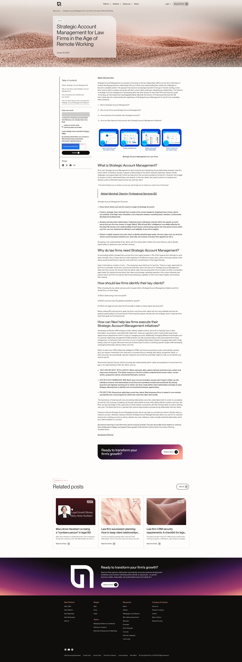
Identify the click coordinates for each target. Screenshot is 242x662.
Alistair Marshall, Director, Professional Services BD (129, 193)
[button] (168, 4)
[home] (59, 4)
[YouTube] (69, 649)
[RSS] (72, 649)
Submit (74, 153)
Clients (136, 4)
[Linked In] (65, 649)
